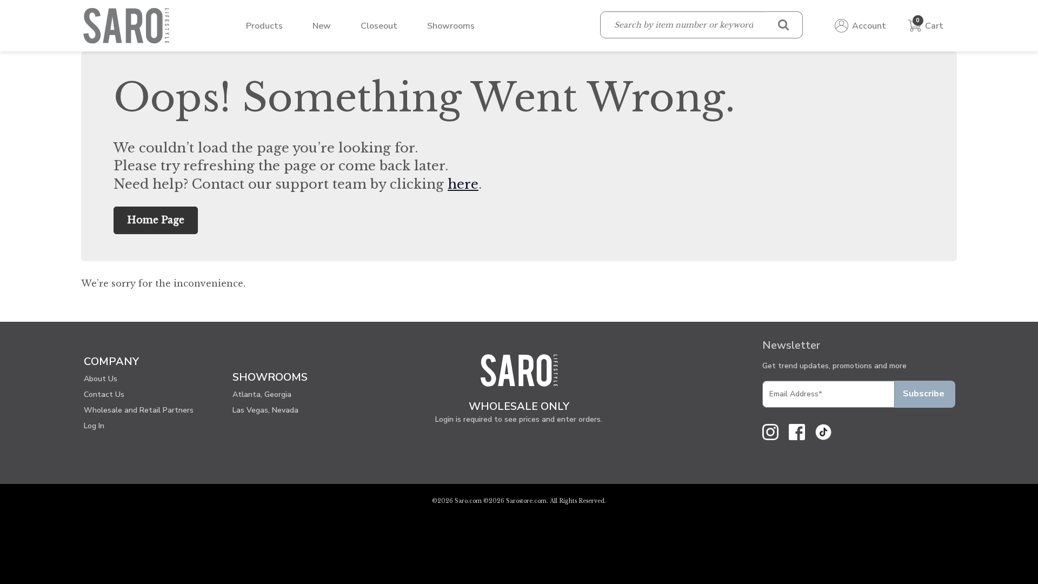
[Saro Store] (129, 25)
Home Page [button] (155, 220)
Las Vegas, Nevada (265, 410)
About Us (100, 379)
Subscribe (923, 394)
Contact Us (104, 394)
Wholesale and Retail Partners (139, 410)
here (463, 184)
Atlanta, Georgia (261, 394)
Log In (94, 426)
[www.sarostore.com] (519, 375)
